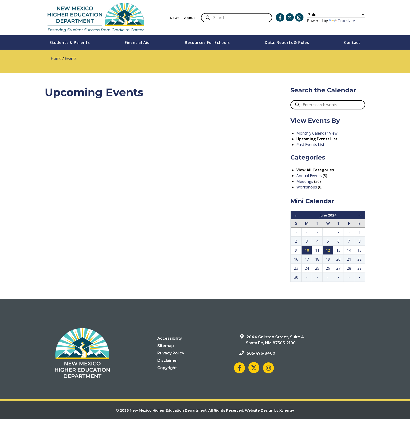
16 (296, 259)
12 (328, 250)
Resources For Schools (207, 42)
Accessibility (169, 338)
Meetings (304, 181)
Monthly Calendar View (316, 133)
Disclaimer (167, 360)
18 (317, 259)
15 (359, 250)
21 (349, 259)
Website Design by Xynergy (269, 410)
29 (359, 268)
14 (349, 250)
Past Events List (310, 144)
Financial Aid (137, 42)
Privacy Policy (170, 353)
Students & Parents (70, 42)
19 (328, 259)
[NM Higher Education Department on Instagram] (299, 17)
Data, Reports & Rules (287, 42)
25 (317, 268)
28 (349, 268)
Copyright (167, 368)
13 (338, 250)
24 (307, 268)
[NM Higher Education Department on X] (290, 17)
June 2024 (328, 215)
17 (307, 259)
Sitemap (165, 345)
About (189, 17)
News (174, 17)
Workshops (306, 187)
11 (317, 250)
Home (56, 58)
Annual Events (309, 175)
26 (328, 268)
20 (338, 259)
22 (359, 259)
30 (296, 277)
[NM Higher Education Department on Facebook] (280, 17)
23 (296, 268)
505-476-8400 (261, 353)
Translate (346, 20)
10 (307, 250)
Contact (352, 42)
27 (338, 268)
